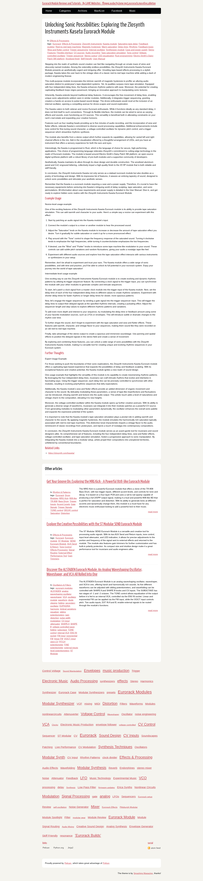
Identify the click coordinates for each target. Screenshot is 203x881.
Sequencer (48, 735)
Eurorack (57, 44)
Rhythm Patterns (90, 757)
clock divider (109, 757)
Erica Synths (124, 787)
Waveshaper (113, 714)
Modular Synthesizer (58, 703)
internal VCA (63, 633)
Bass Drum (63, 501)
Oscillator (127, 714)
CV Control (146, 724)
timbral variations (68, 609)
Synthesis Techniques (115, 747)
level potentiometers (59, 650)
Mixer (95, 807)
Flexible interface (65, 53)
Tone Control (65, 547)
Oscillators (141, 747)
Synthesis (70, 787)
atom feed (155, 848)
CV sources (79, 53)
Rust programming (124, 56)
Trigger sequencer (75, 56)
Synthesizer (49, 692)
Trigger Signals (65, 507)
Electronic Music (55, 681)
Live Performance (65, 747)
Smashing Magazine (143, 873)
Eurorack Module (121, 817)
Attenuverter (71, 714)
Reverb (113, 767)
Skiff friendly (86, 58)
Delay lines (123, 47)
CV (75, 735)
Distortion (65, 513)
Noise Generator (79, 806)
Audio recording (92, 53)
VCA (65, 597)
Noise (45, 778)
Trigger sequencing (79, 50)
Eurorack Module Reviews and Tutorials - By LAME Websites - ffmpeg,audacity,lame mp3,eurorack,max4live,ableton (99, 3)
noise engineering (145, 714)
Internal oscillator (97, 50)
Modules (150, 703)
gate (94, 796)
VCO (143, 778)
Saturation (55, 513)
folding (61, 603)
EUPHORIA (64, 606)
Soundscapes (149, 735)
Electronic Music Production (76, 724)
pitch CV (54, 641)
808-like (73, 498)
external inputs (71, 647)
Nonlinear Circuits (145, 787)
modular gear (79, 817)
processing (48, 787)
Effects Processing (59, 550)
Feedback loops (145, 47)
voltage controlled (127, 725)
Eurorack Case (67, 692)
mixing (88, 703)
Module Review (97, 817)
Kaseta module (110, 44)
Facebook (117, 11)
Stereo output (90, 56)
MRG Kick (64, 498)
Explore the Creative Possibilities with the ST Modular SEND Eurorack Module (94, 524)
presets (111, 692)
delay (61, 787)
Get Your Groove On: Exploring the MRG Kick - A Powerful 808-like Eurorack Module (98, 482)
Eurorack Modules (135, 692)
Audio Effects (50, 767)
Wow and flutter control (58, 50)
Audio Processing (84, 681)
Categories (65, 11)
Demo (151, 50)
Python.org (58, 847)
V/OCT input (70, 639)
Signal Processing (76, 796)
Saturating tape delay (128, 44)
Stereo (134, 681)
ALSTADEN (55, 591)
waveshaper (56, 597)
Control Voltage (51, 670)
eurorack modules (64, 588)
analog (105, 796)
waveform (62, 600)
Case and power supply (136, 50)
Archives (82, 11)
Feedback (72, 778)
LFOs (115, 796)
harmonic (54, 609)
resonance (66, 835)
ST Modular (63, 541)
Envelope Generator (141, 826)
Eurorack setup (145, 797)
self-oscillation (60, 807)
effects (122, 681)
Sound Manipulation (72, 671)
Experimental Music (125, 778)
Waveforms (136, 703)
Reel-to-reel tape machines (68, 47)
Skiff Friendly (50, 835)
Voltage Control (93, 714)
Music (132, 11)
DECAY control (71, 510)
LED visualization (106, 56)
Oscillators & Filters (62, 585)
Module (141, 817)
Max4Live (99, 11)
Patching (47, 747)
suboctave (62, 630)
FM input (61, 636)
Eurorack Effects (109, 807)
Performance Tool (58, 556)
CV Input (72, 757)
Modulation (50, 796)
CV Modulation (87, 747)
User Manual (99, 58)
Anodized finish (73, 58)
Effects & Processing (59, 40)
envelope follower (106, 724)
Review (46, 806)
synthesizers (107, 681)
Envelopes (92, 670)
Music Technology (100, 778)
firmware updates (106, 787)
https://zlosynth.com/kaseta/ (61, 453)
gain (67, 615)
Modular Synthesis (91, 768)
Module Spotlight (52, 817)
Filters (123, 703)
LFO (83, 778)
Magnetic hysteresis (91, 47)
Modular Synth (53, 757)
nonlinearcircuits (52, 714)
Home (49, 11)
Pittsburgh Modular (129, 807)
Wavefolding (67, 767)
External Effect (65, 553)
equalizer (54, 612)
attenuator (55, 624)
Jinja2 (70, 847)
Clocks (55, 725)
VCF (79, 703)
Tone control (132, 53)
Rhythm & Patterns (61, 492)
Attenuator (57, 778)
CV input (66, 621)
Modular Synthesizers (91, 692)
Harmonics (146, 681)
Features (51, 53)
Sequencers (128, 796)
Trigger (136, 670)
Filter (67, 817)
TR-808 (54, 501)
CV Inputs (131, 735)
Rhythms (133, 47)
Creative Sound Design (90, 826)
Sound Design (110, 735)
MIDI (97, 703)
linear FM (58, 639)
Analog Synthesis (116, 826)
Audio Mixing (68, 826)
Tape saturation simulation (113, 53)
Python (106, 863)
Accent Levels (63, 504)
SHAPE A (65, 624)
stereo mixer (144, 767)
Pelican (46, 847)
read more (153, 511)
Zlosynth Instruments (92, 44)
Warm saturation (109, 47)
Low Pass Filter (87, 787)
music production (116, 670)
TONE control (56, 510)
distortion (54, 618)
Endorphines (127, 767)
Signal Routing (51, 826)
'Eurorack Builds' (88, 835)
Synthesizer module (115, 50)
